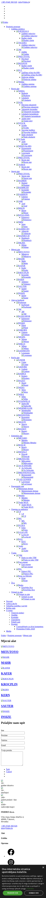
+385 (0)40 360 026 (9, 826)
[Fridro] (4, 22)
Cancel (9, 772)
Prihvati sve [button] (12, 893)
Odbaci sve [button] (34, 893)
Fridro (3, 635)
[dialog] (23, 881)
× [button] (43, 868)
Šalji (8, 769)
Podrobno (30, 889)
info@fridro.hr (7, 828)
